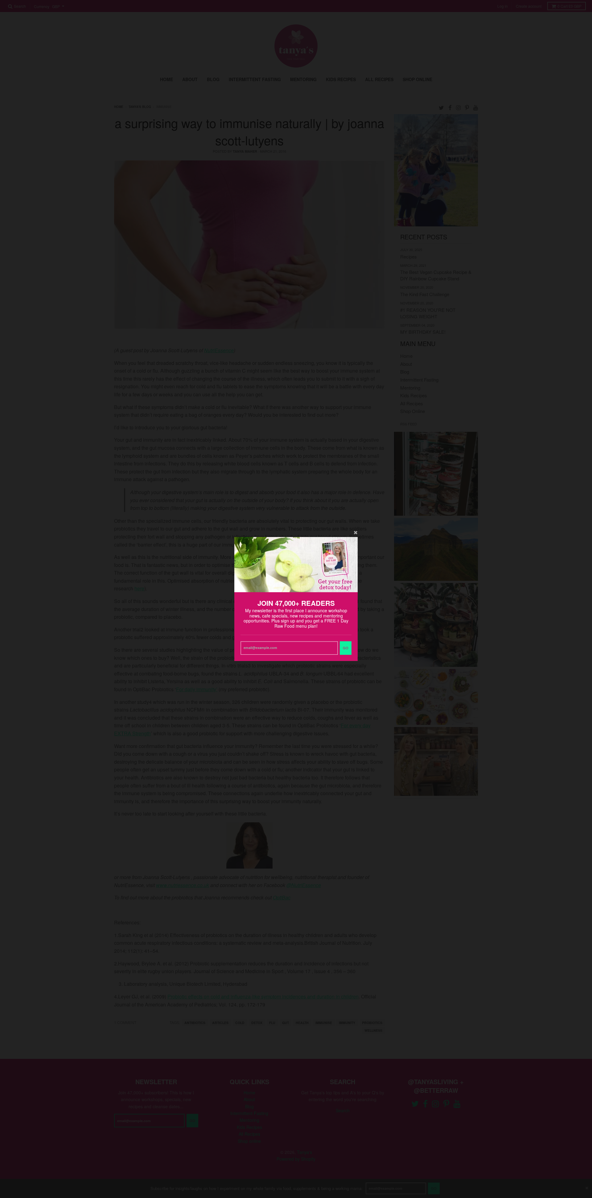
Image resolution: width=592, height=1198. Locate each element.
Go (345, 647)
